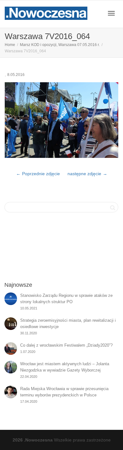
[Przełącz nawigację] (111, 13)
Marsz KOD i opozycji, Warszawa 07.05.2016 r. (60, 45)
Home (10, 45)
